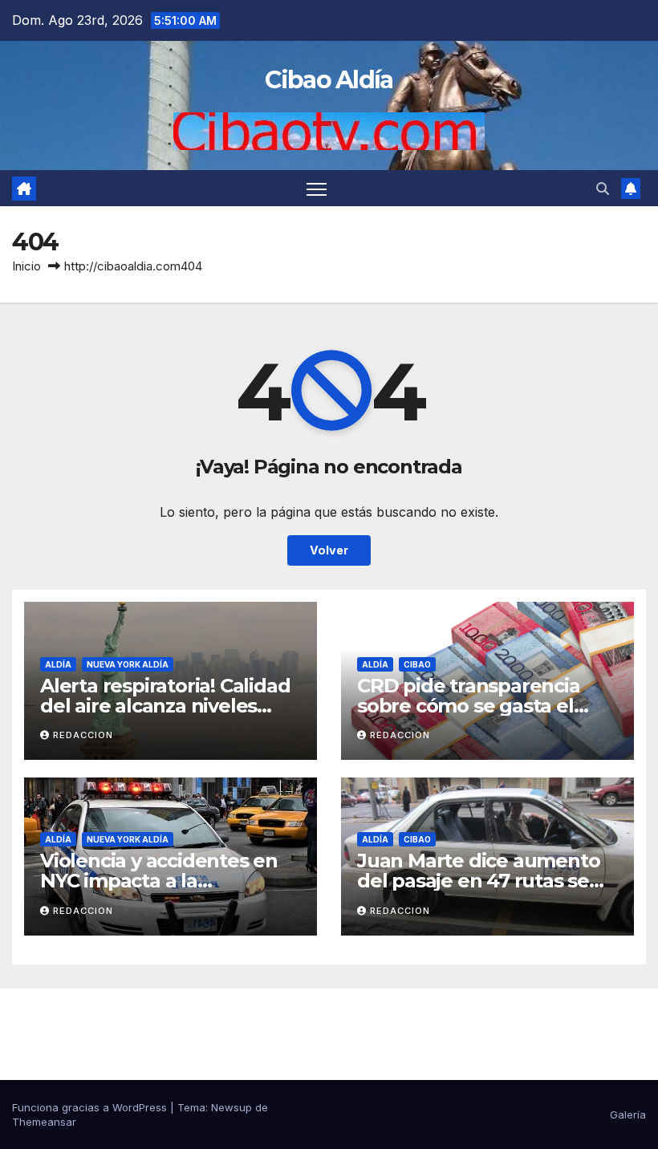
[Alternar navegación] (316, 188)
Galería (628, 1114)
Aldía (58, 664)
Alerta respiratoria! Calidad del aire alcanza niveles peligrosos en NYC (165, 705)
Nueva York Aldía (128, 664)
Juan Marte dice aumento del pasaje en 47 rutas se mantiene (478, 880)
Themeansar (44, 1121)
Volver (329, 550)
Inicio (26, 266)
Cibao (417, 664)
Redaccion (83, 735)
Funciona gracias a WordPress (91, 1107)
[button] (602, 189)
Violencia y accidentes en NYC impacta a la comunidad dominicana (159, 880)
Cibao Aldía (328, 80)
